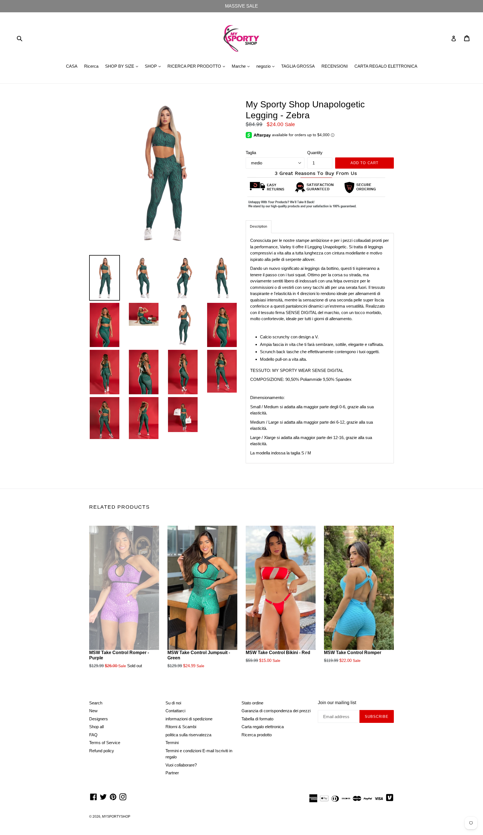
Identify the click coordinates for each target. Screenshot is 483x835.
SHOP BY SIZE (123, 66)
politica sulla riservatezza (188, 734)
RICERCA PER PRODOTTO (197, 66)
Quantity (315, 152)
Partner (172, 772)
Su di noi (173, 702)
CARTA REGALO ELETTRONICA (385, 66)
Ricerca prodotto (257, 734)
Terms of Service (104, 742)
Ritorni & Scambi (180, 726)
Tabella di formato (257, 718)
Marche (242, 66)
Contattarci (175, 710)
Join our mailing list (337, 702)
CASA (71, 66)
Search (95, 702)
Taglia (251, 152)
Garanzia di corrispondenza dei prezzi (276, 710)
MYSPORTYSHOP (116, 817)
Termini (172, 742)
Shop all (96, 726)
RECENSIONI (334, 66)
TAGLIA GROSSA (298, 66)
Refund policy (101, 750)
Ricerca (91, 66)
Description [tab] (258, 226)
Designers (98, 718)
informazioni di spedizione (188, 718)
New (93, 710)
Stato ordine (252, 702)
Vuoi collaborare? (181, 765)
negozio (266, 66)
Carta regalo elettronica (263, 726)
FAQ (93, 734)
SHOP (154, 66)
